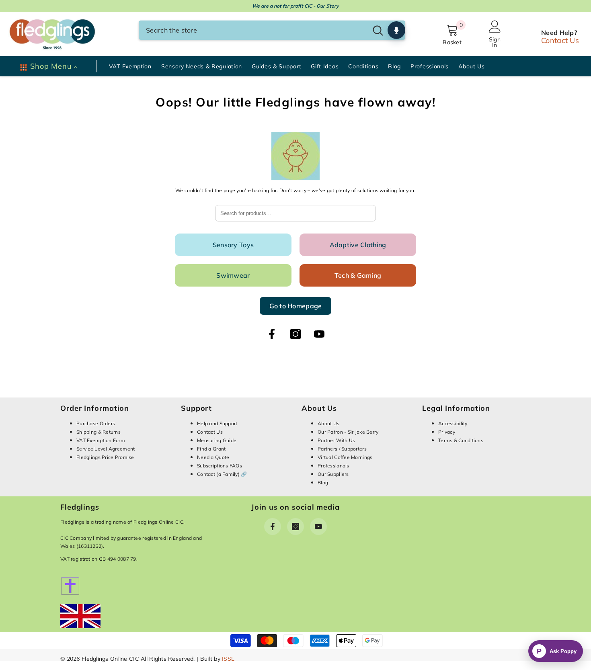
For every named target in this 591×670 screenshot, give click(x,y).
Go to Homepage (295, 306)
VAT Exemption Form (100, 440)
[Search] (272, 30)
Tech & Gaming (358, 275)
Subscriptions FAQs (219, 466)
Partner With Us (336, 440)
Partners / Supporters (342, 449)
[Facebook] (272, 334)
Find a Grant (211, 449)
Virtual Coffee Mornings (345, 457)
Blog (323, 482)
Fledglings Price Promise (105, 457)
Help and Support (217, 423)
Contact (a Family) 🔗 (222, 474)
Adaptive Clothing (358, 245)
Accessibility (453, 423)
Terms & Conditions (460, 440)
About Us (328, 423)
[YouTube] (319, 334)
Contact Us (560, 40)
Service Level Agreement (105, 449)
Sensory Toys (233, 245)
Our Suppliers (333, 474)
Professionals (333, 466)
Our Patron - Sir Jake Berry (348, 432)
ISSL (228, 658)
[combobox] (253, 30)
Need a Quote (213, 457)
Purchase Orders (95, 423)
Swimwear (233, 275)
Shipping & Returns (98, 432)
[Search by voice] (396, 30)
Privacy (446, 432)
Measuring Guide (216, 440)
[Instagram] (295, 334)
